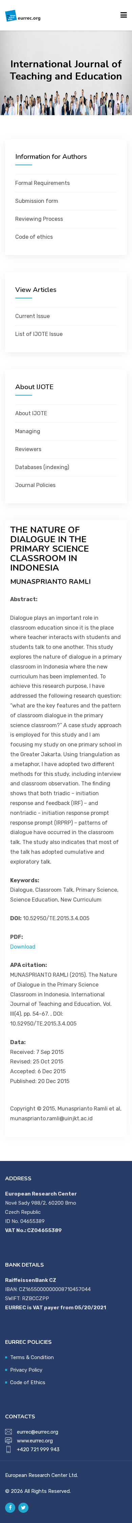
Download (23, 947)
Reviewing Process (39, 219)
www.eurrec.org (35, 1441)
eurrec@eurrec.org (37, 1432)
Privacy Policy (26, 1370)
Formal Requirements (42, 183)
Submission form (36, 201)
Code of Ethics (27, 1382)
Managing (27, 431)
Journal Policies (35, 485)
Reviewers (28, 449)
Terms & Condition (32, 1357)
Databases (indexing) (42, 467)
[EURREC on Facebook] (10, 1508)
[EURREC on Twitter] (23, 1508)
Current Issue (32, 316)
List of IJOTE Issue (39, 334)
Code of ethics (34, 237)
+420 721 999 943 (38, 1449)
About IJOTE (31, 413)
